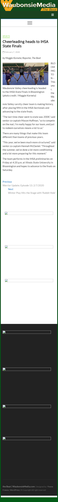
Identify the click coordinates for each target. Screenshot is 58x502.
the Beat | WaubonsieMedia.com (19, 486)
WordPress (14, 490)
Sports (6, 36)
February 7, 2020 (12, 52)
